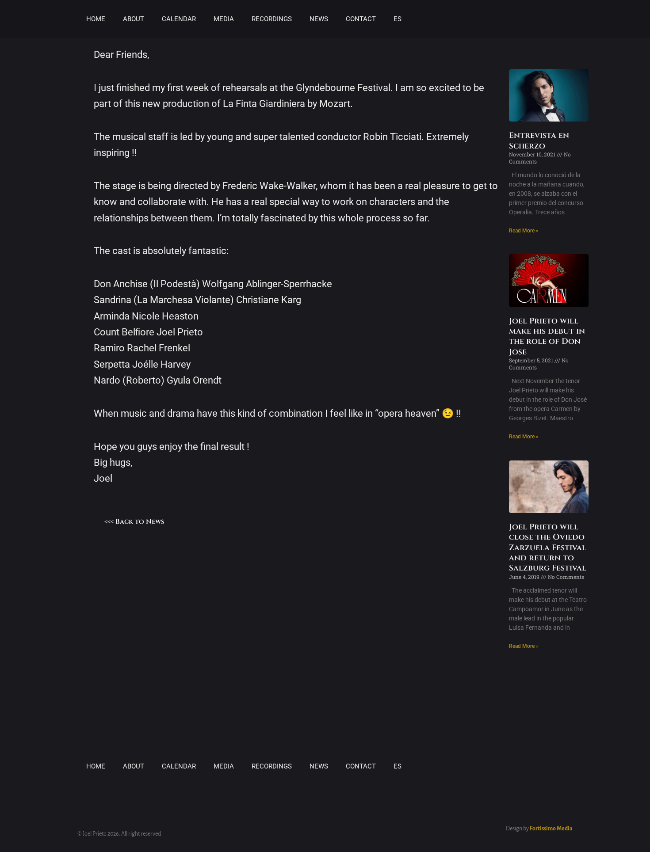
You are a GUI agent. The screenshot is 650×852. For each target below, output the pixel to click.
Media (224, 19)
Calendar (179, 19)
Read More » (524, 231)
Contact (361, 19)
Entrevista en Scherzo (539, 140)
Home (95, 19)
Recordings (272, 19)
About (133, 19)
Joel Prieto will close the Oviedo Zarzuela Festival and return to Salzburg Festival (547, 547)
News (319, 19)
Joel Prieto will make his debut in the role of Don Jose (547, 337)
